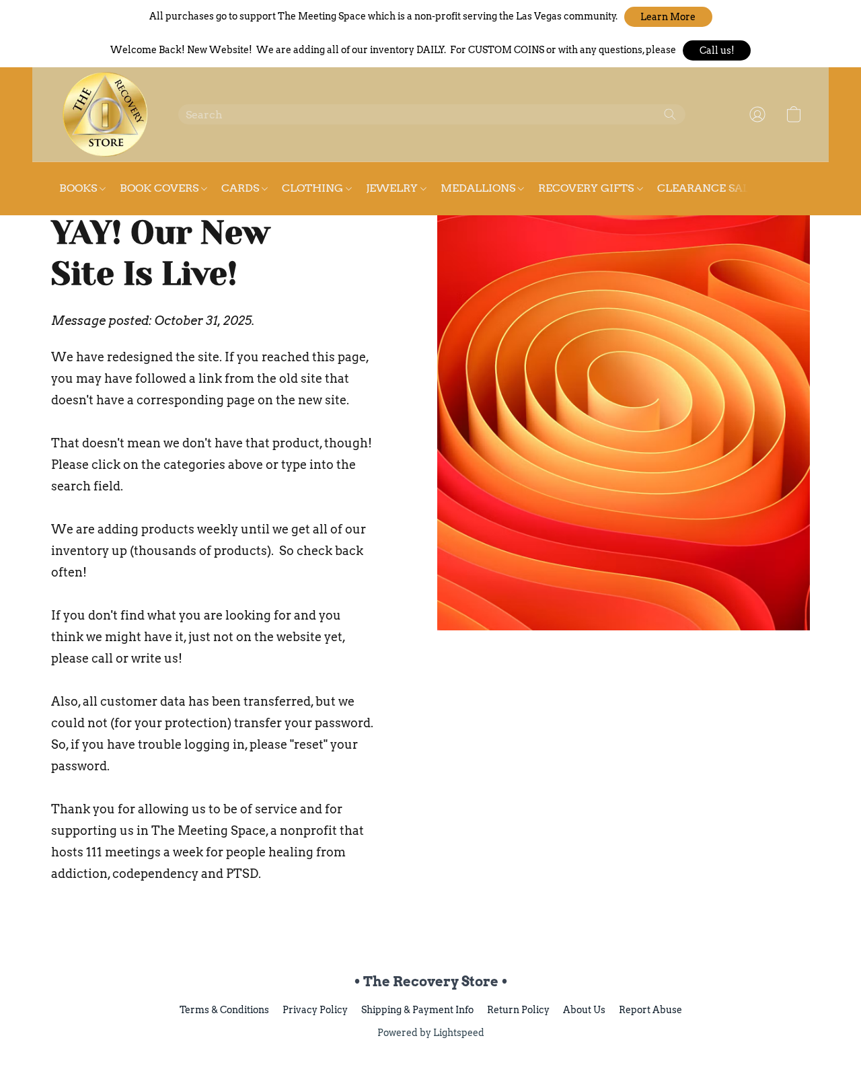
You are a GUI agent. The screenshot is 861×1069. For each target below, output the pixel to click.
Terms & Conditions (224, 1009)
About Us (584, 1009)
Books (79, 188)
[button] (668, 17)
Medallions (479, 188)
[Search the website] (670, 114)
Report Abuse (650, 1009)
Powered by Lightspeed (430, 1032)
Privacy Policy (315, 1009)
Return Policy (518, 1009)
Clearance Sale (706, 188)
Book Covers (160, 188)
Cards (241, 188)
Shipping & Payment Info (417, 1009)
